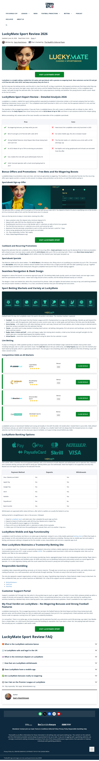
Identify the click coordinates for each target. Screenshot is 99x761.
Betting (67, 13)
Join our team (30, 729)
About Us (20, 19)
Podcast (79, 13)
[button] (6, 25)
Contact (22, 729)
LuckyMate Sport (16, 519)
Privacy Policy (63, 729)
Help (85, 729)
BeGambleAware (11, 582)
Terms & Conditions (41, 729)
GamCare (9, 584)
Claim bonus (83, 366)
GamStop (9, 586)
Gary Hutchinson (21, 698)
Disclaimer (15, 729)
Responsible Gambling (75, 729)
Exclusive (9, 19)
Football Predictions (49, 13)
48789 (40, 551)
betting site (77, 536)
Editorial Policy (53, 729)
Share (33, 38)
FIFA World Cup (11, 13)
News (36, 13)
